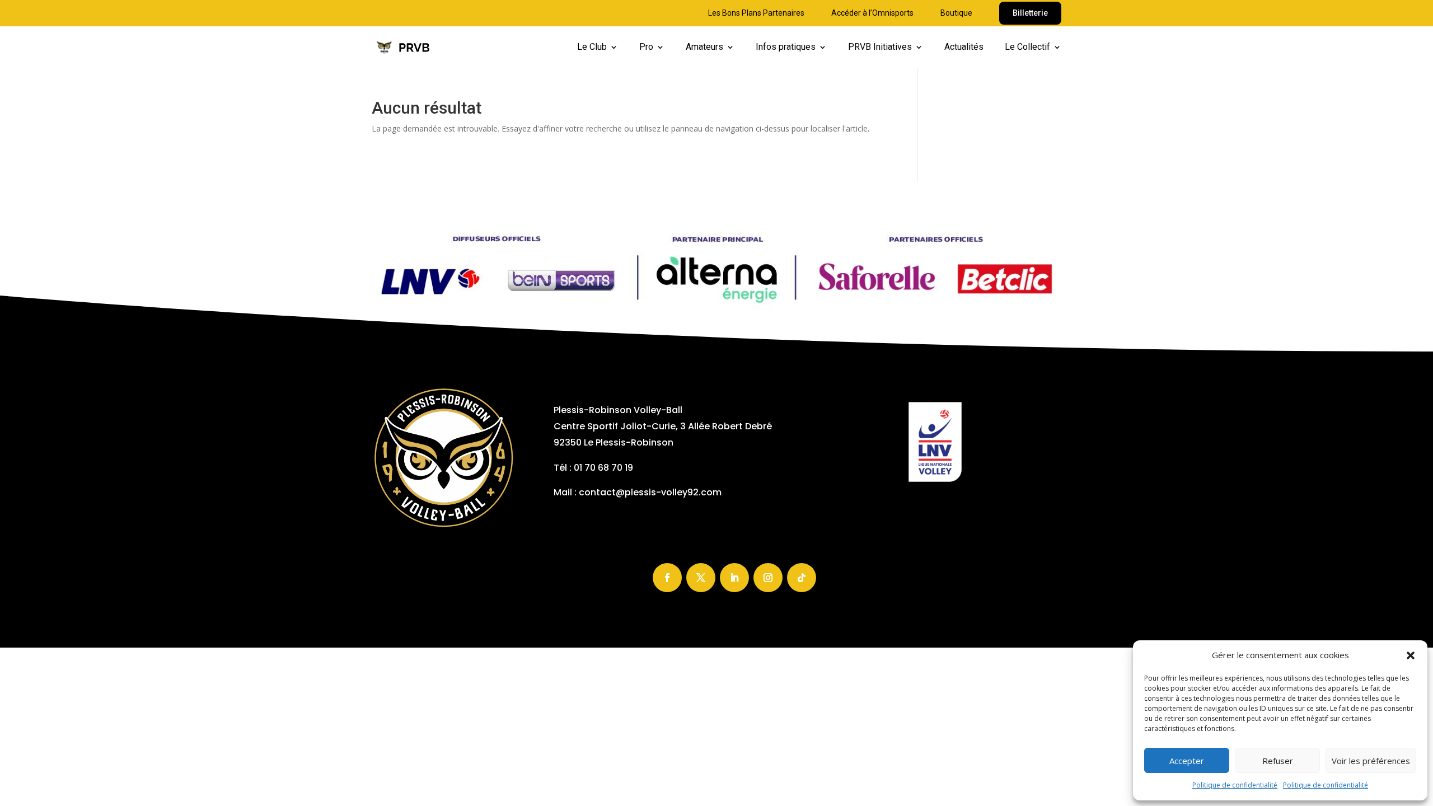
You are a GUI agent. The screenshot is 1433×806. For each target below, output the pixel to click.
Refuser (1277, 760)
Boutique (956, 13)
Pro (646, 47)
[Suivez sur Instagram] (768, 577)
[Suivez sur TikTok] (801, 577)
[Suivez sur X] (700, 577)
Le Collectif (1027, 47)
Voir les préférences (1371, 760)
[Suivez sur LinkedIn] (734, 577)
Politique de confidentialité (1234, 785)
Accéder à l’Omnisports (872, 13)
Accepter (1186, 760)
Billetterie (1030, 12)
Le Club (592, 47)
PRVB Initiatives (880, 47)
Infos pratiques (786, 47)
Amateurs (704, 47)
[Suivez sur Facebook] (667, 577)
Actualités (964, 47)
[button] (1410, 655)
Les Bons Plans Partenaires (756, 13)
